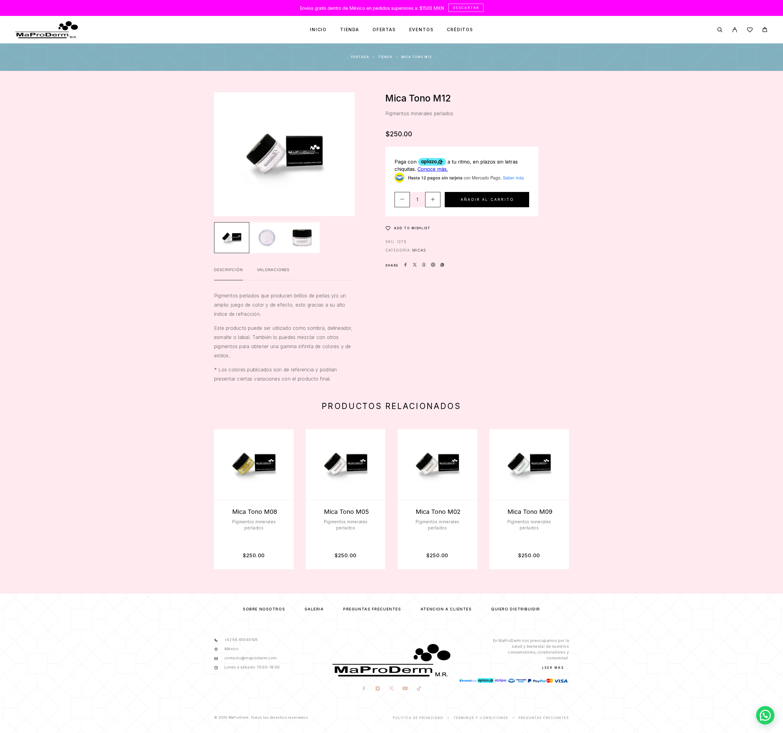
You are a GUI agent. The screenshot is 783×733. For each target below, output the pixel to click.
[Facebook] (364, 689)
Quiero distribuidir (515, 609)
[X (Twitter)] (391, 689)
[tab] (228, 273)
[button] (765, 715)
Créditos (460, 29)
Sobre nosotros (264, 609)
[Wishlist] (749, 31)
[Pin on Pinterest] (433, 265)
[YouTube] (405, 689)
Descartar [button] (466, 7)
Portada (360, 57)
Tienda (349, 29)
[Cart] (764, 30)
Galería (314, 609)
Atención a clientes (446, 609)
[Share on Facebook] (405, 265)
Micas (419, 250)
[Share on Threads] (424, 265)
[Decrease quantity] (402, 199)
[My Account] (734, 29)
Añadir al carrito (487, 199)
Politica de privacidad (418, 718)
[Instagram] (377, 689)
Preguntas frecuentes (372, 609)
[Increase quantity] (432, 199)
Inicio (318, 29)
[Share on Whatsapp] (442, 265)
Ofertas (384, 29)
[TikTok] (419, 689)
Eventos (421, 29)
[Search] (719, 29)
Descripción (228, 269)
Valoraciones (273, 269)
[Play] (231, 237)
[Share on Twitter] (414, 265)
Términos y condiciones (481, 718)
